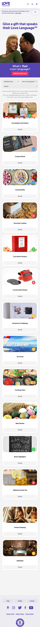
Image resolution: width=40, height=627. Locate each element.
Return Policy (30, 614)
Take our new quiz (20, 73)
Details (20, 129)
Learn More (18, 13)
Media (20, 601)
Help (8, 601)
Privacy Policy (20, 614)
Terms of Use (10, 614)
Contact (32, 601)
